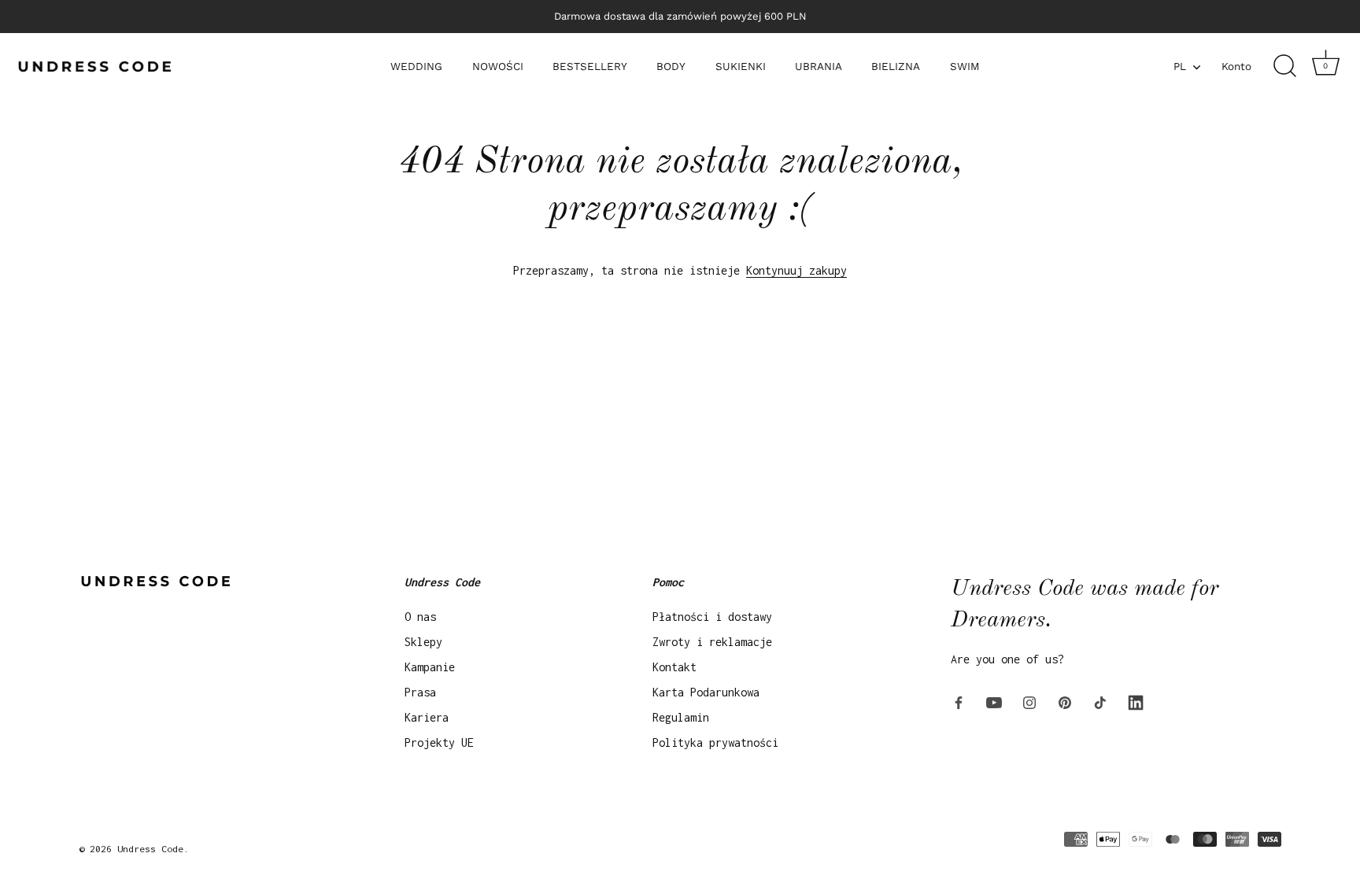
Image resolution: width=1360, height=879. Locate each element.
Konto (1236, 66)
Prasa (420, 692)
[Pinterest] (1065, 701)
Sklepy (423, 641)
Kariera (427, 717)
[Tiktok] (1100, 701)
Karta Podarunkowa (705, 692)
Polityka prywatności (715, 742)
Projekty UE (439, 742)
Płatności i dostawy (712, 616)
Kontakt (674, 667)
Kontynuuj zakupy (796, 270)
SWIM (965, 66)
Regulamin (680, 717)
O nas (420, 616)
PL (1179, 66)
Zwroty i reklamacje (712, 641)
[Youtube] (994, 701)
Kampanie (430, 667)
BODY (671, 66)
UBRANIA (818, 66)
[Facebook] (958, 701)
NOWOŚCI (497, 66)
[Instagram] (1029, 701)
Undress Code (150, 849)
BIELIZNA (895, 66)
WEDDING (416, 66)
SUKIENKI (740, 66)
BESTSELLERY (589, 66)
